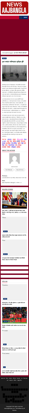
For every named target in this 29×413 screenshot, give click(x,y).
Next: (12, 181)
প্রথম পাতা (5, 321)
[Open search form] (17, 17)
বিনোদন (5, 344)
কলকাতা (10, 378)
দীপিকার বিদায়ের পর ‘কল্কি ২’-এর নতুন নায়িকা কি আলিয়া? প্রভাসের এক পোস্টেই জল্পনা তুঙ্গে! (14, 349)
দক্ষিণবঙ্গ (14, 378)
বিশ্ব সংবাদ (4, 58)
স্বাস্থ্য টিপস (19, 380)
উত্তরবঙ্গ (18, 378)
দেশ (4, 367)
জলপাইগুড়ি (4, 147)
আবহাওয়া (5, 298)
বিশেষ (7, 378)
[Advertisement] (14, 34)
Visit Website (8, 170)
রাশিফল (15, 380)
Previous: (14, 176)
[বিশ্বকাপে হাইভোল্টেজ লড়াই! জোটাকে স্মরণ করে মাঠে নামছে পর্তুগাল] (14, 315)
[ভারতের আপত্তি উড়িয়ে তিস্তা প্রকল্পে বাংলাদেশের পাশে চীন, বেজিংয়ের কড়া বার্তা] (14, 225)
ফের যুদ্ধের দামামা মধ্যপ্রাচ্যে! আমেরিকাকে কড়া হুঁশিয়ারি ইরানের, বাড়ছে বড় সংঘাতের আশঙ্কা (13, 258)
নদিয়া (11, 141)
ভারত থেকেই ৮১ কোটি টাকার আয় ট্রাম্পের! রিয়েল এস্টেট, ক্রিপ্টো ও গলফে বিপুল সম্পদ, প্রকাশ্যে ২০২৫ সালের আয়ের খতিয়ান (14, 212)
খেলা (7, 380)
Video (25, 17)
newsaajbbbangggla (7, 53)
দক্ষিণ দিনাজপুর (18, 145)
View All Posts (20, 170)
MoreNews (19, 408)
